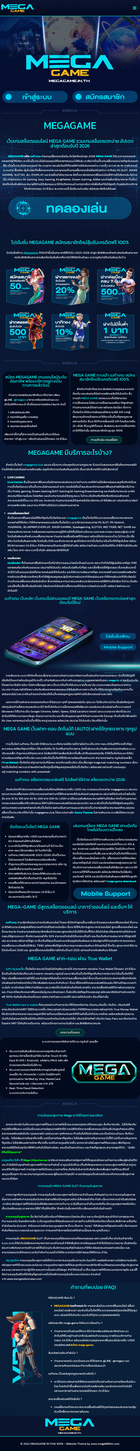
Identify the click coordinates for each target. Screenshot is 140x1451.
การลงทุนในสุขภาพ (18, 1216)
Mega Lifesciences (35, 1160)
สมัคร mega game (82, 1345)
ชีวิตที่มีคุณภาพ (11, 1152)
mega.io (114, 680)
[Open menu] (134, 8)
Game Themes (83, 812)
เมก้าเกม (11, 922)
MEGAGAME (28, 1238)
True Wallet (10, 762)
